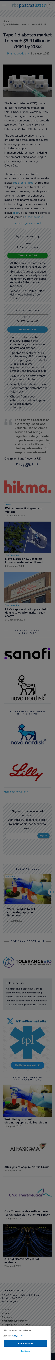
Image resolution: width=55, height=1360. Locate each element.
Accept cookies (25, 1343)
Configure (25, 1351)
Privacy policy (16, 1336)
